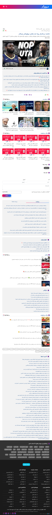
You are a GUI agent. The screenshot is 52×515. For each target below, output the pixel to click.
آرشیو (48, 479)
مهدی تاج (22, 477)
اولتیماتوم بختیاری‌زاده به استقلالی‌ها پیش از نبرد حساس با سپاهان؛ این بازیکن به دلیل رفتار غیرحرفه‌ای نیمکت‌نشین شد (25, 209)
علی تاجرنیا (46, 449)
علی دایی (22, 479)
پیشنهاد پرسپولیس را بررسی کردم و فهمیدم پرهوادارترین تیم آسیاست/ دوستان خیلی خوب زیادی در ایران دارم (26, 205)
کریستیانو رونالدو (45, 454)
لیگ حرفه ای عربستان (22, 457)
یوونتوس (10, 506)
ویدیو (44, 29)
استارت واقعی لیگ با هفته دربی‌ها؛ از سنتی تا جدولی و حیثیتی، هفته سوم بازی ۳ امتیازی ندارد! (30, 431)
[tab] (37, 202)
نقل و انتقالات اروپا (38, 449)
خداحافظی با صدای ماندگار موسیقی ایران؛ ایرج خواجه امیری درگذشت (35, 242)
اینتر (14, 449)
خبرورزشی (45, 6)
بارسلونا (23, 497)
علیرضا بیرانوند (46, 457)
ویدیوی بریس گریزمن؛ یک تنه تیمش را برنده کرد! (38, 363)
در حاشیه (34, 479)
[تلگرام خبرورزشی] (6, 513)
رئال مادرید (16, 446)
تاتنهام (23, 504)
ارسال (6, 195)
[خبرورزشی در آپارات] (8, 513)
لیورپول (10, 497)
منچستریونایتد (13, 457)
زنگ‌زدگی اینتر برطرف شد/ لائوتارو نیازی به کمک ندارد (38, 361)
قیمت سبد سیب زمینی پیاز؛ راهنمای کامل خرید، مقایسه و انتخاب (36, 305)
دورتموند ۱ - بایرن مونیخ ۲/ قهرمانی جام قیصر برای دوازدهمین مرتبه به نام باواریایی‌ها (32, 435)
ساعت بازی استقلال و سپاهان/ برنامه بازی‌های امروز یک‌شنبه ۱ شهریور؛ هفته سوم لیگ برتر (30, 215)
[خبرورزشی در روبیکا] (10, 513)
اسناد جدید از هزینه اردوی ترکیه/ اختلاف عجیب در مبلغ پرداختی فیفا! (35, 359)
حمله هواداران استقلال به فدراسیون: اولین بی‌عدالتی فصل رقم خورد (35, 409)
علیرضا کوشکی (31, 457)
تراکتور (31, 446)
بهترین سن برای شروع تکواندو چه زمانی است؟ (39, 297)
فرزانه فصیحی (9, 474)
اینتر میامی (38, 457)
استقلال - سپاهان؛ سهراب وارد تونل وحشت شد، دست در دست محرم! (35, 419)
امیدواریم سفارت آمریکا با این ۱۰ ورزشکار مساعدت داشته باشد (36, 407)
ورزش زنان (34, 474)
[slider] (17, 65)
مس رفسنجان (46, 504)
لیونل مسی (31, 449)
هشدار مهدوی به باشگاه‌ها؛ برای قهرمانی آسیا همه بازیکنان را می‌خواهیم (35, 413)
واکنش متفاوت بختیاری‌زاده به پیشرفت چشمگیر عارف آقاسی (37, 365)
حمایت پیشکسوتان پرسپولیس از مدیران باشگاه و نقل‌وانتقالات (36, 375)
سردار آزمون (22, 472)
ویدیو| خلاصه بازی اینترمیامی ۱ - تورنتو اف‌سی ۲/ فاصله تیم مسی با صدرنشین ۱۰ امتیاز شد (31, 383)
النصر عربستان (13, 454)
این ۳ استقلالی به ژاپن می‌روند (42, 367)
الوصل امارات (37, 452)
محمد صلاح (34, 494)
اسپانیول (38, 454)
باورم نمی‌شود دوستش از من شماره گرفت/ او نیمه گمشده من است (35, 369)
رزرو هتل (47, 351)
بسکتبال (46, 168)
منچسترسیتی (9, 499)
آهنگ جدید (32, 349)
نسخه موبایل (26, 464)
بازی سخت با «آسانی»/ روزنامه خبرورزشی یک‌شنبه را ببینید (36, 429)
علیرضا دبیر (22, 481)
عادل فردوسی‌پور (9, 472)
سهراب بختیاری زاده (24, 446)
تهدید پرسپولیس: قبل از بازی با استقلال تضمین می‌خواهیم (35, 218)
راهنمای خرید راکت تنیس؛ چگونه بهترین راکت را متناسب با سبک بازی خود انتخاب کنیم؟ (32, 299)
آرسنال (18, 449)
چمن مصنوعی (47, 349)
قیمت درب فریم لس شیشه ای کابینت (41, 311)
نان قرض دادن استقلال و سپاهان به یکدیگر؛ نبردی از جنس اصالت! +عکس (34, 373)
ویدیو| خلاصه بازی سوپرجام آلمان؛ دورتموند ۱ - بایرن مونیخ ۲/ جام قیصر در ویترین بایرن (31, 403)
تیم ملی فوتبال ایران (32, 472)
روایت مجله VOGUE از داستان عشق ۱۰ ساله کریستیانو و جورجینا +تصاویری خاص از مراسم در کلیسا (29, 85)
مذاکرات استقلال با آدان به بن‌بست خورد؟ (40, 379)
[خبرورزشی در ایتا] (13, 513)
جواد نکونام (10, 484)
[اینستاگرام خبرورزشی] (4, 513)
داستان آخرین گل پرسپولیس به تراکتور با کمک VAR (38, 381)
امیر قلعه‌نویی (9, 477)
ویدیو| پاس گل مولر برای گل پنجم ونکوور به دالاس (38, 393)
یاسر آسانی (13, 452)
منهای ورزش (44, 240)
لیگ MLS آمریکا (45, 452)
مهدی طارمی (9, 446)
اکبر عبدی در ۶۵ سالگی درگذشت (42, 249)
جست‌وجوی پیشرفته (45, 484)
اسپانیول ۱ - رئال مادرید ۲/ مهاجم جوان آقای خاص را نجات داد (37, 427)
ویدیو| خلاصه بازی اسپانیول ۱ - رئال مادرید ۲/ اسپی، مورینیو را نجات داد (34, 401)
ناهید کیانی (10, 479)
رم (11, 494)
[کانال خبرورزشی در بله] (15, 513)
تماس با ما (47, 474)
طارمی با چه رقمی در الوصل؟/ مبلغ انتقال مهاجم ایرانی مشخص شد (34, 227)
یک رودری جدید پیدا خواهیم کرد (42, 371)
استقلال (47, 446)
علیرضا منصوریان (8, 449)
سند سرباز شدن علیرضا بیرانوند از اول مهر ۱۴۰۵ (39, 385)
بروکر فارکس (27, 349)
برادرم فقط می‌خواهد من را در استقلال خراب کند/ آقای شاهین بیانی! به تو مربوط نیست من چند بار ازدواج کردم (28, 90)
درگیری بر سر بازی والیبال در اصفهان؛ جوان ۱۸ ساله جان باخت (37, 391)
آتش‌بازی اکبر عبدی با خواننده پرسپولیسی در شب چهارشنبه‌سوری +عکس (34, 246)
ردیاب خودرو (37, 349)
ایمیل (24, 179)
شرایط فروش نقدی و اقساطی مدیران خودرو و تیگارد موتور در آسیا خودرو (35, 303)
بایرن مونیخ (24, 449)
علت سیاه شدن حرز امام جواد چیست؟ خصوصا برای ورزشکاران (37, 307)
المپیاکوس (20, 454)
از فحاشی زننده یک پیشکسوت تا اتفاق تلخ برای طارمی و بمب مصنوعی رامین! (34, 377)
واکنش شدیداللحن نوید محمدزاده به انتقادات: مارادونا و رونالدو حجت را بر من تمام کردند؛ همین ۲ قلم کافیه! (27, 83)
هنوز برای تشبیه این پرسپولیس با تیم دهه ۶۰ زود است (37, 389)
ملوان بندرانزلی (46, 506)
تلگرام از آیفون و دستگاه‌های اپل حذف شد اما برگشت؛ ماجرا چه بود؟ (35, 245)
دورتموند (10, 490)
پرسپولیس (41, 446)
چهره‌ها (35, 477)
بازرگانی (45, 290)
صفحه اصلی (48, 29)
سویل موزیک (22, 349)
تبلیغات (47, 477)
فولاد (48, 499)
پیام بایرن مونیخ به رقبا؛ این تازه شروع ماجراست (39, 387)
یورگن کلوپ (34, 497)
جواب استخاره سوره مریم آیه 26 (42, 309)
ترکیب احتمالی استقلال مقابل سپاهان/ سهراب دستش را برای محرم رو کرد (34, 421)
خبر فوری (42, 349)
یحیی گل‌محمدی (9, 481)
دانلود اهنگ (16, 349)
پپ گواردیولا (34, 499)
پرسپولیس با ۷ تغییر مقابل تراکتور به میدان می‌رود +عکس (35, 224)
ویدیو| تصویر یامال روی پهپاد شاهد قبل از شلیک (38, 250)
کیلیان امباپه (34, 490)
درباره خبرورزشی (46, 472)
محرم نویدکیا (30, 452)
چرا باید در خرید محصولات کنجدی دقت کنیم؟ (39, 293)
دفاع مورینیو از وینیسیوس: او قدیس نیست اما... (39, 405)
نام (49, 179)
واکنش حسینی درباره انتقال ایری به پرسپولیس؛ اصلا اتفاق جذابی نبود (33, 221)
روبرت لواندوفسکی (33, 501)
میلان (11, 504)
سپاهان (35, 446)
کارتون (35, 481)
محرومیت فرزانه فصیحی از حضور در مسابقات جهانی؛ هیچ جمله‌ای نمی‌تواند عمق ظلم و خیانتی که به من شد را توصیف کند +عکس (25, 233)
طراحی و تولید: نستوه (43, 513)
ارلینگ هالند (34, 506)
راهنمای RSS (46, 481)
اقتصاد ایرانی (37, 351)
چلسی (23, 506)
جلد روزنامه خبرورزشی (32, 484)
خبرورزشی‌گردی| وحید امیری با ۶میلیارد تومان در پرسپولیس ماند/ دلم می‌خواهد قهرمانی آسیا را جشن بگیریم (26, 212)
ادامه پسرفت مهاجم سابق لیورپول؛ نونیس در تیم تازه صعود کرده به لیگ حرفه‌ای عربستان (31, 417)
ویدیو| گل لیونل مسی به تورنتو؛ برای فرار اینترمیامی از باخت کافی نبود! (34, 397)
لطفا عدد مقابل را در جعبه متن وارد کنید (41, 192)
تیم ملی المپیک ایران (22, 452)
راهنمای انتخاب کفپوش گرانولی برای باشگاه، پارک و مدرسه (37, 301)
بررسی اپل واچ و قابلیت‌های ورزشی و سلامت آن (39, 295)
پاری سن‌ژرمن (22, 501)
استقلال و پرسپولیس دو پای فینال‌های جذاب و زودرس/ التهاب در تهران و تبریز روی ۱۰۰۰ (32, 399)
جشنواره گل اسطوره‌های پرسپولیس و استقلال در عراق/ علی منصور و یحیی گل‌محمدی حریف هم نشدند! (29, 433)
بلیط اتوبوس (43, 351)
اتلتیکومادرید (22, 492)
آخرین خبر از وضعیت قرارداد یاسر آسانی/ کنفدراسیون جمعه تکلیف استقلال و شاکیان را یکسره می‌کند (28, 230)
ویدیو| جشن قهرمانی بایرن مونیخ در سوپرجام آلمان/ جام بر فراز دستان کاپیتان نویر (32, 395)
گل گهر (47, 501)
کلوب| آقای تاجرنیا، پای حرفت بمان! (41, 423)
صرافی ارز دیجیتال (5, 349)
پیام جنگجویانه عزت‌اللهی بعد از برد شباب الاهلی (39, 411)
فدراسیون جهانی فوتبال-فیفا (29, 454)
